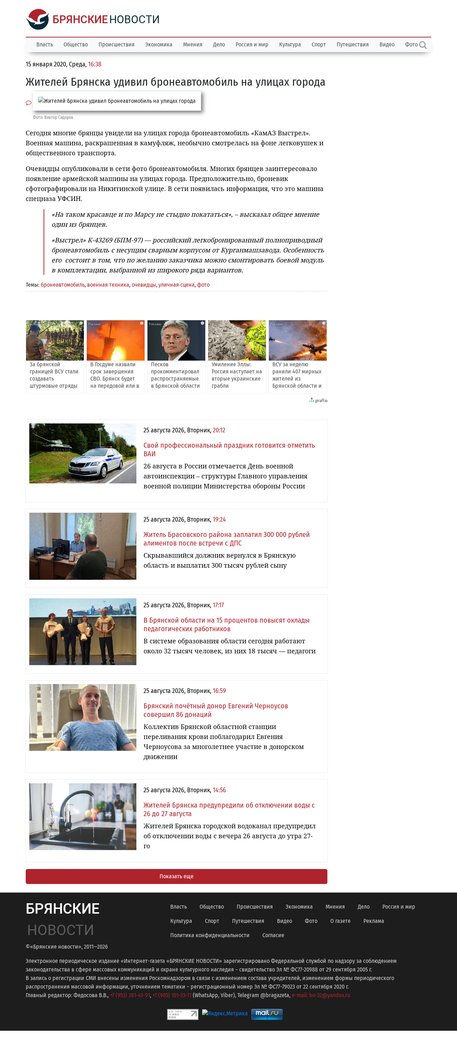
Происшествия (117, 44)
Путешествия (353, 44)
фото (203, 284)
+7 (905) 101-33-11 (171, 995)
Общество (76, 44)
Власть (44, 44)
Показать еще (177, 876)
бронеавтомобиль (63, 284)
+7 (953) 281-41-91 (130, 995)
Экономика (158, 44)
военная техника (108, 284)
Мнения (192, 44)
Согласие (273, 935)
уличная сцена (177, 284)
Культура (290, 44)
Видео (387, 44)
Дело (219, 44)
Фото (311, 921)
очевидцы (144, 284)
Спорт (319, 44)
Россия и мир (252, 44)
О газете (340, 921)
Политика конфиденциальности (210, 935)
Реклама (373, 921)
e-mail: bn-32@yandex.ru (321, 995)
